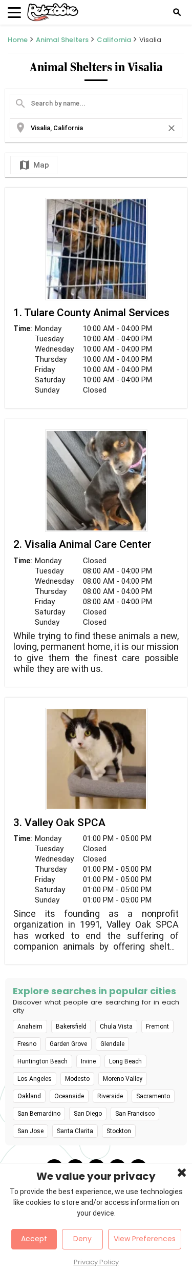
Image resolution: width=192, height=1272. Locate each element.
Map (33, 165)
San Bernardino (38, 1113)
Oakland (29, 1096)
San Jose (30, 1131)
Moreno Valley (122, 1078)
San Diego (88, 1113)
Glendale (112, 1044)
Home (18, 40)
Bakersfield (71, 1026)
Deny (82, 1239)
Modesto (77, 1078)
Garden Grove (68, 1044)
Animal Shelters (62, 40)
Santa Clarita (75, 1131)
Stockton (118, 1131)
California (114, 40)
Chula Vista (116, 1026)
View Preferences (145, 1239)
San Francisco (135, 1113)
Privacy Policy (96, 1262)
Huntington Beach (42, 1061)
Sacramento (153, 1096)
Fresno (26, 1044)
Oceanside (69, 1096)
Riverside (110, 1096)
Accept (34, 1239)
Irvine (88, 1061)
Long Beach (125, 1061)
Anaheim (29, 1026)
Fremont (157, 1026)
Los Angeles (34, 1078)
